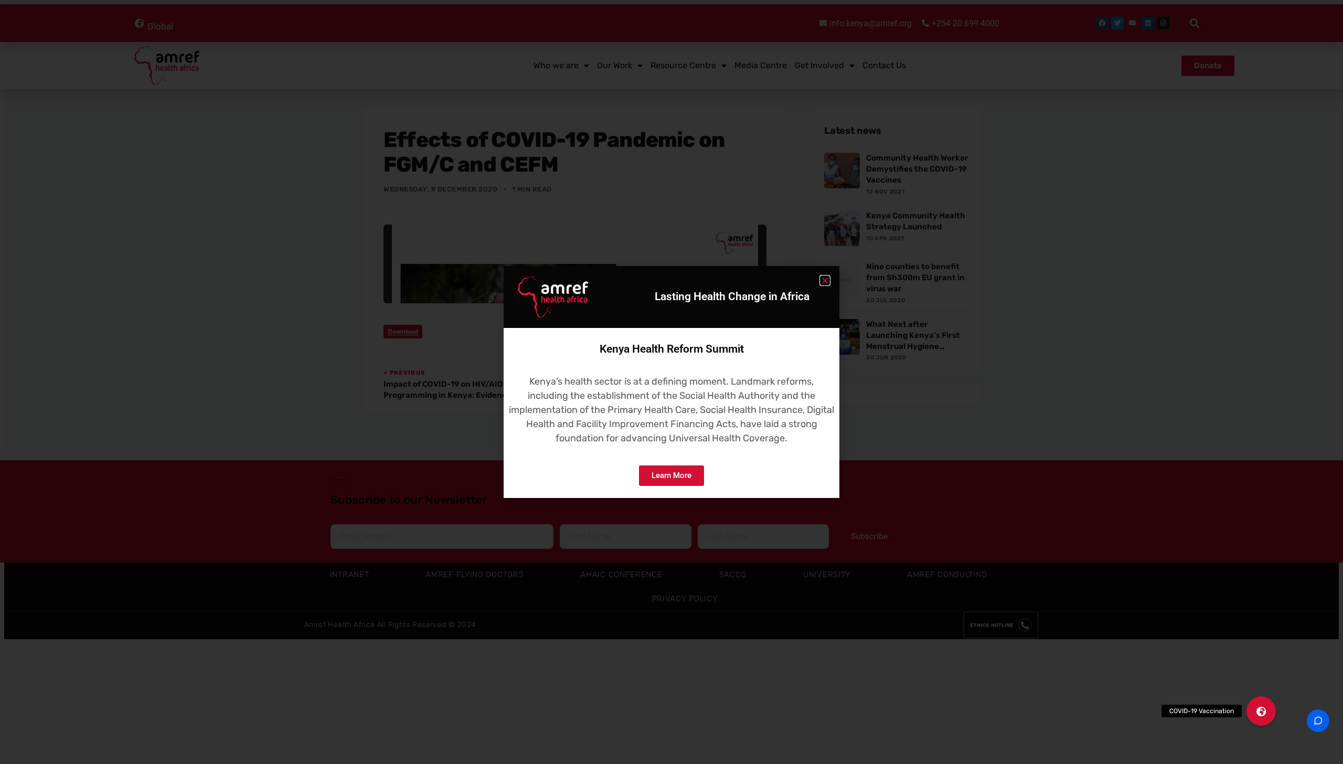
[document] (671, 382)
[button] (1261, 711)
